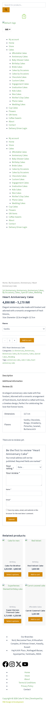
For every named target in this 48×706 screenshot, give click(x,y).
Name (8, 489)
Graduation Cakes (19, 87)
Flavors (5, 323)
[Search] (6, 9)
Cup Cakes (13, 107)
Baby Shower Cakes (20, 60)
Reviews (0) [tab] (7, 386)
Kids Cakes (16, 90)
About (11, 121)
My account (14, 39)
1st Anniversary (9, 290)
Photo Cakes (17, 101)
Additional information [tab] (12, 381)
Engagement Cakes (20, 84)
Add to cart (27, 340)
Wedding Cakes (18, 104)
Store (11, 46)
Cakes (11, 49)
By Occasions (14, 283)
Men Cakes (16, 94)
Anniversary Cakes (20, 56)
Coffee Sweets (15, 118)
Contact (12, 125)
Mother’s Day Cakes (20, 97)
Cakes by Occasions (20, 70)
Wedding (38, 292)
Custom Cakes (18, 80)
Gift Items (13, 114)
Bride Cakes (17, 67)
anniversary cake (13, 360)
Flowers (12, 111)
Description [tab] (7, 375)
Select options (13, 574)
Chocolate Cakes (19, 77)
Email (8, 500)
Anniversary (26, 283)
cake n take (25, 360)
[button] (24, 36)
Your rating (10, 467)
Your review (13, 473)
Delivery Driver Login (18, 128)
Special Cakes (27, 292)
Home (11, 43)
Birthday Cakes (18, 63)
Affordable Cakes (19, 53)
